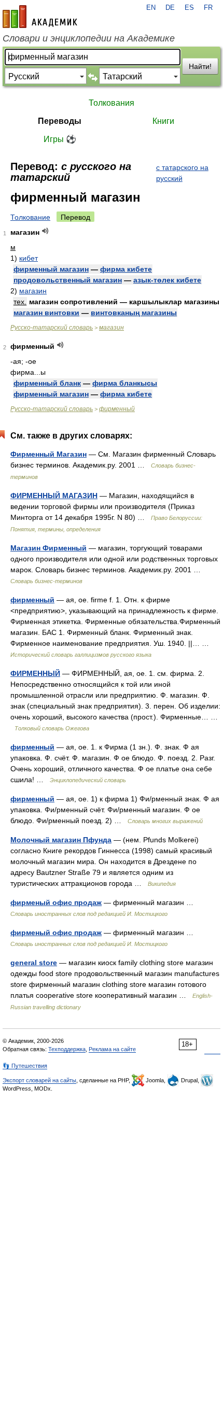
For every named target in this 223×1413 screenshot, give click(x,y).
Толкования (111, 102)
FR (208, 7)
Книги (163, 121)
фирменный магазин (51, 269)
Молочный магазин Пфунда (61, 840)
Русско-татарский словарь (51, 327)
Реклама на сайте (112, 1049)
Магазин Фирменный (48, 548)
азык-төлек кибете (167, 280)
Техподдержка (67, 1049)
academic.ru (40, 16)
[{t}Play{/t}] (45, 231)
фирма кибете (126, 269)
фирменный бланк (47, 383)
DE (170, 7)
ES (189, 7)
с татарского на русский (182, 172)
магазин (33, 291)
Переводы (59, 121)
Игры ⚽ (60, 139)
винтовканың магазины (134, 312)
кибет (28, 258)
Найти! (200, 66)
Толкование (30, 217)
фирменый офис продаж (56, 902)
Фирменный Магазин (48, 454)
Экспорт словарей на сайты (39, 1080)
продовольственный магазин (67, 280)
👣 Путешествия (25, 1066)
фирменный (117, 409)
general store (33, 962)
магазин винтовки (46, 312)
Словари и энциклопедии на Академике (89, 38)
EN (151, 7)
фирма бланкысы (124, 383)
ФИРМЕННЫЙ (35, 673)
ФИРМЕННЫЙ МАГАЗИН (53, 495)
